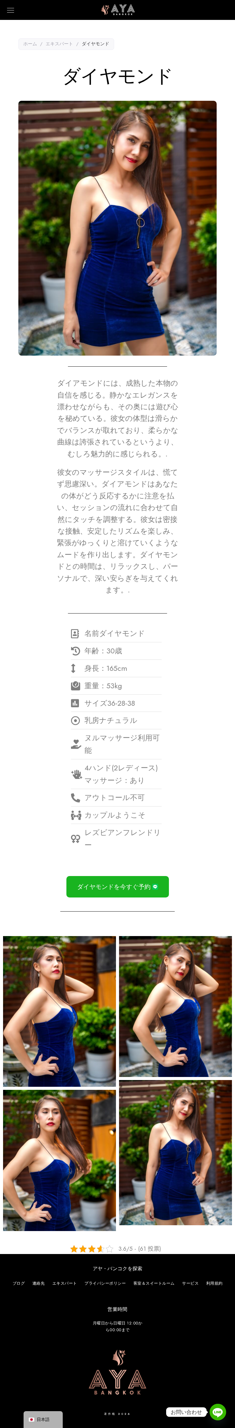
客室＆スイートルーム (154, 1283)
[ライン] (218, 1412)
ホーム (30, 44)
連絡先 (38, 1283)
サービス (190, 1283)
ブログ (19, 1283)
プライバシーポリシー (105, 1283)
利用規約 (214, 1283)
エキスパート (59, 44)
